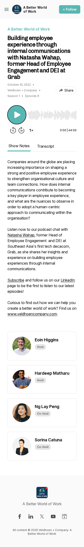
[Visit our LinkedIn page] (30, 516)
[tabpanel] (42, 245)
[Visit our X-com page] (42, 516)
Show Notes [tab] (19, 145)
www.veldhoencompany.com (32, 314)
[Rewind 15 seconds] (13, 130)
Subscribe (15, 280)
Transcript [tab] (45, 146)
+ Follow (70, 9)
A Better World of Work (35, 9)
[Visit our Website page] (64, 516)
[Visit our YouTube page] (53, 516)
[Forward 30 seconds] (21, 130)
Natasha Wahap (21, 235)
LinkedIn (68, 280)
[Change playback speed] (31, 130)
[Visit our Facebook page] (19, 516)
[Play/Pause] (16, 114)
